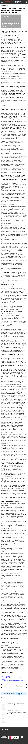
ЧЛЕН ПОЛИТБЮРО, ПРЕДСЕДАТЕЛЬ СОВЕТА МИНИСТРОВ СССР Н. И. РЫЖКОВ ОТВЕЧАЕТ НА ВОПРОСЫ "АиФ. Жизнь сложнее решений (13, 710)
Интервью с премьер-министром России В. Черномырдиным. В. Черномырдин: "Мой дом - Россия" (16, 704)
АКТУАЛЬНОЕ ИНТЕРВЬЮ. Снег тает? (15, 721)
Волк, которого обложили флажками (14, 680)
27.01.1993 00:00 (4, 5)
